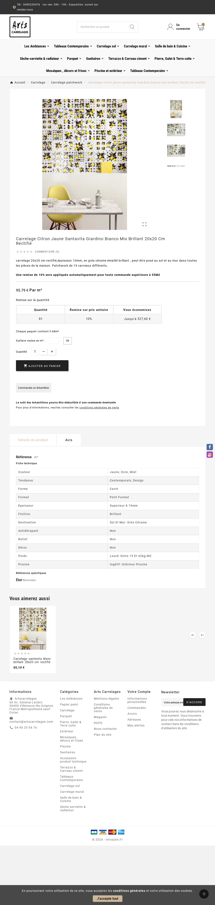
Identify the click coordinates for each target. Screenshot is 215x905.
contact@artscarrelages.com (31, 721)
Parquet (66, 716)
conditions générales (129, 890)
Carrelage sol (70, 786)
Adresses (134, 719)
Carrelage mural (72, 791)
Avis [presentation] (68, 440)
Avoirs (132, 713)
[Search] (132, 27)
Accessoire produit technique (73, 759)
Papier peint (69, 704)
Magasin (100, 717)
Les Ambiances (71, 698)
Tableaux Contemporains (71, 778)
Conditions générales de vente (103, 708)
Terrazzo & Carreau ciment (71, 769)
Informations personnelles (137, 700)
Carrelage (67, 710)
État (19, 580)
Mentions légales (106, 698)
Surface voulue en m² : (30, 340)
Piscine (65, 746)
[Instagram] (210, 454)
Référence (24, 457)
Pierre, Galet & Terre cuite (70, 723)
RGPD (98, 723)
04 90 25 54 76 (26, 727)
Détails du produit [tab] (33, 440)
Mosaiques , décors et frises (71, 738)
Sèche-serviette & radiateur (73, 808)
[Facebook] (210, 447)
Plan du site (102, 734)
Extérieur (66, 731)
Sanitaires (67, 752)
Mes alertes (136, 725)
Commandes (136, 707)
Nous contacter (105, 728)
